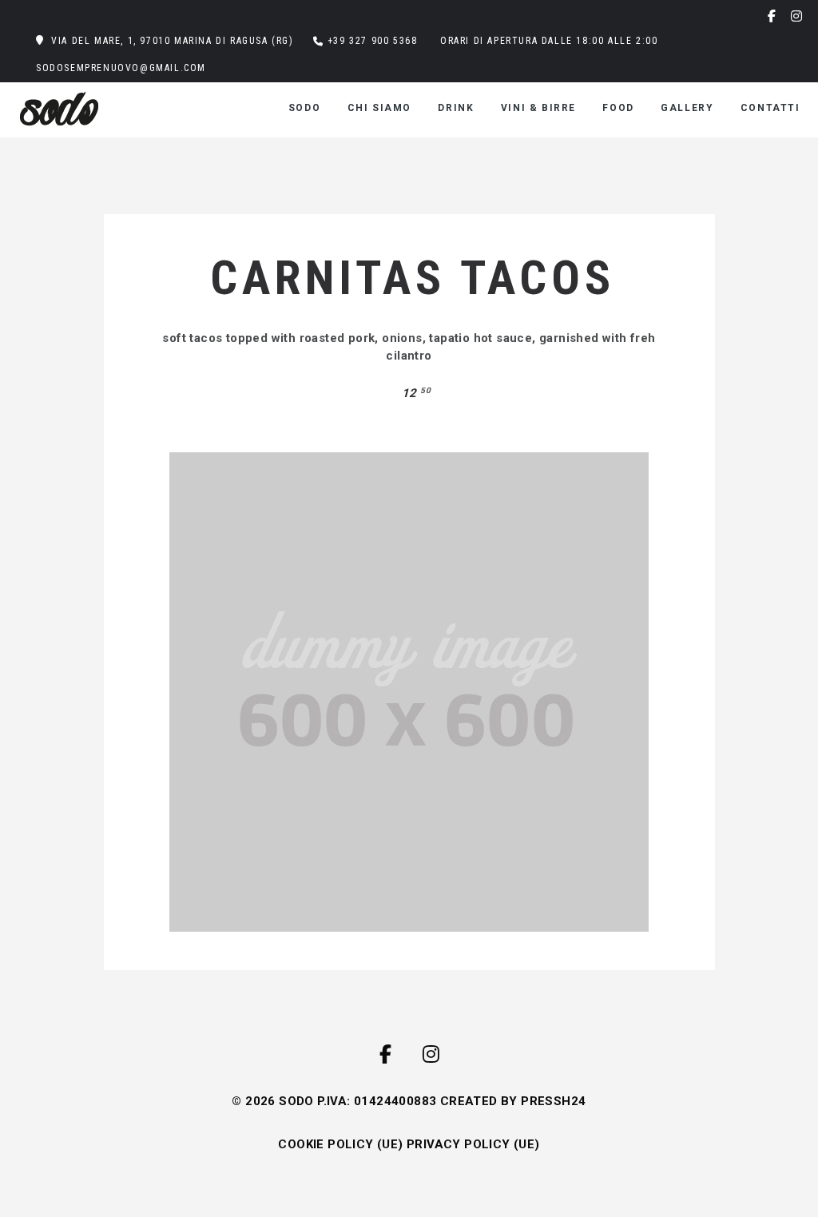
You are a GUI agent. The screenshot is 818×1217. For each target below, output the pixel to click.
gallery (687, 107)
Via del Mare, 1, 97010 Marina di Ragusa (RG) (172, 40)
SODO (304, 107)
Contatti (770, 107)
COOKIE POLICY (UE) (340, 1144)
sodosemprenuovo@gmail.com (121, 68)
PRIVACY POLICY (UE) (473, 1144)
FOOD (617, 107)
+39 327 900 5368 (373, 40)
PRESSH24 (553, 1101)
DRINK (456, 107)
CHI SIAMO (379, 107)
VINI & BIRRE (538, 107)
